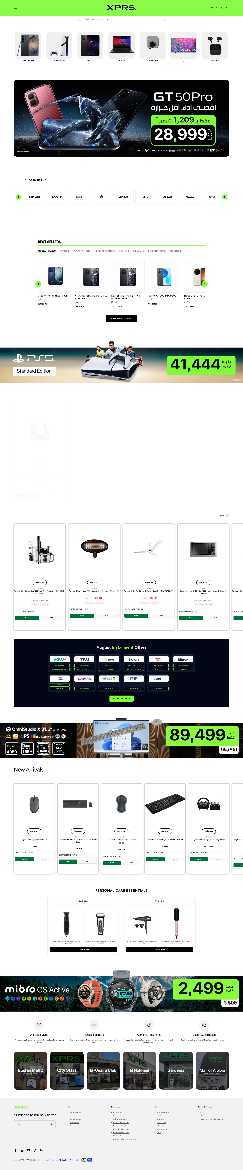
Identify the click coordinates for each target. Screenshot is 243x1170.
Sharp (203, 588)
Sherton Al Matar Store (120, 1126)
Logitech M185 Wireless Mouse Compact (121, 840)
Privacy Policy (161, 1122)
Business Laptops (75, 1119)
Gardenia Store (118, 1116)
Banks (27, 493)
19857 (202, 1112)
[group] (121, 361)
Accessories (74, 1126)
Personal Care (157, 251)
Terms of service (162, 1129)
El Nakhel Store (118, 1112)
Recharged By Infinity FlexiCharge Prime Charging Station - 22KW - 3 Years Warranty (203, 472)
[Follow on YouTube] (28, 1150)
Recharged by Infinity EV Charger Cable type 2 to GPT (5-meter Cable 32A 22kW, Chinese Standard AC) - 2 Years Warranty (94, 472)
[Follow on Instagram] (22, 1150)
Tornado (39, 588)
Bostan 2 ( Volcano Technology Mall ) (125, 1139)
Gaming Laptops (75, 1116)
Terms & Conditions (163, 1112)
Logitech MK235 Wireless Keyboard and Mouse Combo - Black (78, 841)
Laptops (65, 251)
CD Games (138, 251)
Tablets (124, 251)
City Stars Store (118, 1136)
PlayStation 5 (82, 251)
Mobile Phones (47, 251)
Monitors (176, 251)
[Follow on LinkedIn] (41, 1150)
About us (160, 1116)
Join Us (159, 1132)
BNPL (52, 493)
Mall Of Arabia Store (120, 1119)
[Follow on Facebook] (15, 1150)
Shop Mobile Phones (121, 318)
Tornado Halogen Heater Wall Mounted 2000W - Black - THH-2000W (94, 591)
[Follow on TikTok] (35, 1150)
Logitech (34, 837)
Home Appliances (105, 251)
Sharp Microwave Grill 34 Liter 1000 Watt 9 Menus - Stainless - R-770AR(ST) (203, 592)
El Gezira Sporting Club (121, 1122)
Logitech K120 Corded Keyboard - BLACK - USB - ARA (165, 840)
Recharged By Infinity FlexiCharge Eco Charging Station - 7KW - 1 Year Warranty (149, 472)
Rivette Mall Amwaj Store (121, 1132)
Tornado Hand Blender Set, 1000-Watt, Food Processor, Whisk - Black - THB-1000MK (39, 592)
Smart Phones (74, 1122)
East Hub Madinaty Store (121, 1129)
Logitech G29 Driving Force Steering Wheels (209, 840)
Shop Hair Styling (159, 950)
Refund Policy (161, 1126)
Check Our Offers (121, 699)
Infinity (40, 469)
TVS (71, 1129)
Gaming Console (75, 1112)
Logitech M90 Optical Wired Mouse (34, 840)
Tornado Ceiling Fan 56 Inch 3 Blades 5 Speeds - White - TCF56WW (148, 591)
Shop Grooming (84, 950)
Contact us (160, 1119)
